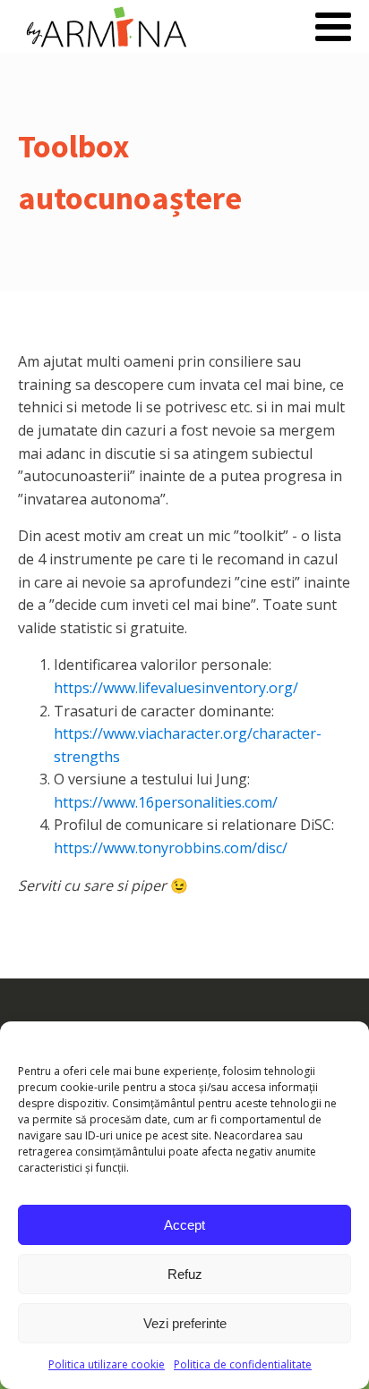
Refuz (184, 1274)
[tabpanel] (184, 624)
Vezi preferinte (185, 1323)
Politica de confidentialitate (243, 1364)
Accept (184, 1224)
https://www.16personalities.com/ (166, 802)
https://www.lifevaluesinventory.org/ (176, 688)
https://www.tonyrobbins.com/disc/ (170, 848)
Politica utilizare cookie (106, 1364)
